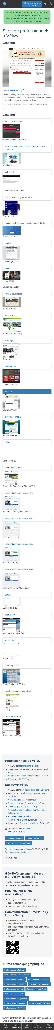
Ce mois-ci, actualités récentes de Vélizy (26, 803)
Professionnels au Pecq (36, 989)
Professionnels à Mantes (39, 984)
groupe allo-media (13, 417)
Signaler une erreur (34, 838)
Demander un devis (14, 838)
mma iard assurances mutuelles (19, 493)
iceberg (8, 442)
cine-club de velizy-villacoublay (18, 198)
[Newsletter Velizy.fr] (45, 4)
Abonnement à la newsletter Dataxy (28, 823)
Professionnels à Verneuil (38, 980)
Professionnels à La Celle (39, 1003)
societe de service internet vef (18, 691)
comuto (8, 243)
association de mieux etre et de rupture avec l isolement (25, 148)
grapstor (8, 391)
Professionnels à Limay (13, 989)
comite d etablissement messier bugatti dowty (25, 223)
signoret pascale (12, 666)
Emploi (26, 1027)
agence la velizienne (14, 121)
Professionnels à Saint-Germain (17, 975)
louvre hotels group (13, 468)
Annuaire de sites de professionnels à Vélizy (28, 776)
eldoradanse (10, 366)
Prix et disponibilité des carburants (33, 790)
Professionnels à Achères (14, 1008)
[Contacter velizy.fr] (50, 4)
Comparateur (16, 1027)
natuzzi (8, 595)
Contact (49, 1027)
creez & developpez (13, 294)
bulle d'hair (9, 172)
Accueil (5, 1027)
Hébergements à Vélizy (28, 766)
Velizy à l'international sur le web (22, 820)
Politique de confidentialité (27, 15)
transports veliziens (13, 716)
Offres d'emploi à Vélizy (18, 779)
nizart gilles (10, 615)
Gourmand (37, 1027)
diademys (9, 340)
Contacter (25, 829)
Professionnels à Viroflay (14, 980)
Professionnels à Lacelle (14, 994)
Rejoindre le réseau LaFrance (19, 843)
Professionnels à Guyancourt (15, 999)
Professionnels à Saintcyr (14, 970)
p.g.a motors (10, 640)
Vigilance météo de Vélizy (19, 816)
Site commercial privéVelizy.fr (32, 4)
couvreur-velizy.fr (14, 90)
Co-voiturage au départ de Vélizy (22, 807)
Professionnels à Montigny (14, 984)
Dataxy (29, 849)
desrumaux (9, 315)
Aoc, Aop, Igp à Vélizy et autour (22, 800)
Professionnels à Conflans (14, 1003)
